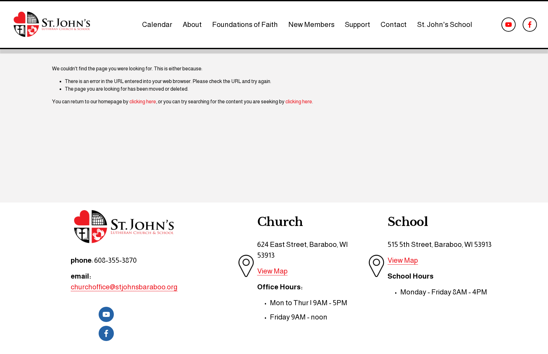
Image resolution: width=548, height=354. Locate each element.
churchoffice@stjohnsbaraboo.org (124, 287)
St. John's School (444, 24)
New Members (311, 24)
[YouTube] (508, 24)
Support (357, 24)
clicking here (142, 101)
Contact (394, 24)
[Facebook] (530, 24)
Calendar (157, 24)
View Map (272, 271)
